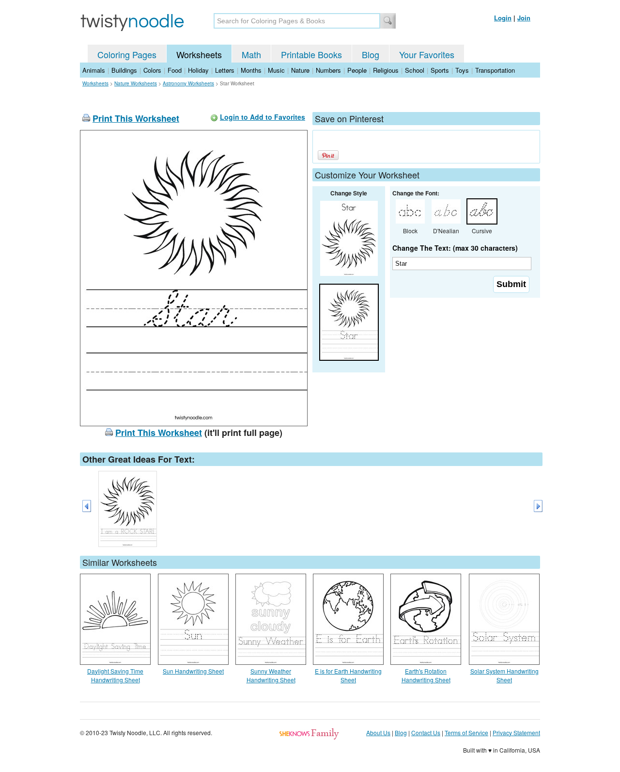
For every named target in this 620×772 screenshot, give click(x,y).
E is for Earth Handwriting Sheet (348, 675)
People (357, 70)
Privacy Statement (516, 732)
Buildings (124, 70)
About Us (378, 732)
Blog (370, 54)
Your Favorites (426, 54)
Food (175, 70)
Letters (224, 70)
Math (251, 54)
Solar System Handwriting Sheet (504, 675)
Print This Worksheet (136, 118)
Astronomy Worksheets (188, 83)
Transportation (495, 70)
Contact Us (425, 732)
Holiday (198, 70)
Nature (300, 70)
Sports (440, 70)
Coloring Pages (126, 54)
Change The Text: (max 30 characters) (455, 248)
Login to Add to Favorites (262, 117)
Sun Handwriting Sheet (193, 671)
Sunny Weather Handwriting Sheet (271, 675)
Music (276, 70)
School (414, 70)
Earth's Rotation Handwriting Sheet (426, 675)
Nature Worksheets (135, 83)
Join (523, 17)
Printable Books (311, 54)
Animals (93, 70)
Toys (462, 70)
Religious (386, 70)
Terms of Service (466, 732)
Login (503, 17)
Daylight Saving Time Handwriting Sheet (115, 675)
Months (251, 70)
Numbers (328, 70)
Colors (152, 70)
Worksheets (199, 54)
